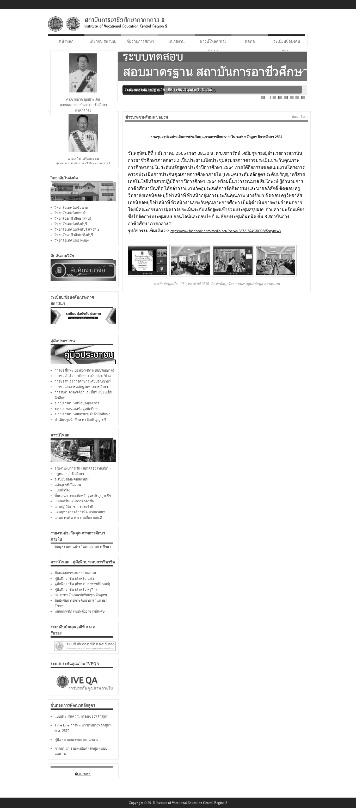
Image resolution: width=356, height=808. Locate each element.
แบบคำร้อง (62, 490)
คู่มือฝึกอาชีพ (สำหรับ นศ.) (74, 579)
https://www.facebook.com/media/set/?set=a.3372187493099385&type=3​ (225, 231)
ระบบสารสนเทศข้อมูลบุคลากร (76, 403)
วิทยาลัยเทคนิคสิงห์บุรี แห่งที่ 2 (76, 229)
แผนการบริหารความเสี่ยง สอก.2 (78, 518)
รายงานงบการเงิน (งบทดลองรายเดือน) (82, 468)
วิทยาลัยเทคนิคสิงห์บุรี (70, 224)
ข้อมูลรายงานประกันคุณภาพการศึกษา (82, 546)
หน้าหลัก (66, 41)
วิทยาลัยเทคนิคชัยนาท (71, 207)
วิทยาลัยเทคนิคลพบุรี (69, 213)
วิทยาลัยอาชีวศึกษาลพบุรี (72, 218)
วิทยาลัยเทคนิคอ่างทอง (71, 240)
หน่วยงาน (176, 41)
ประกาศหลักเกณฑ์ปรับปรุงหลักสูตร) (80, 595)
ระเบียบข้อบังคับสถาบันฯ (72, 479)
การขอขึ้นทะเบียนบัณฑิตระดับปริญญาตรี (84, 370)
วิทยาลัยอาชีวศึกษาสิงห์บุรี (73, 235)
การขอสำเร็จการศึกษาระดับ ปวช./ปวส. (83, 376)
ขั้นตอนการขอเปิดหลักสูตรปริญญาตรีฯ (82, 496)
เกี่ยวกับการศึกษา (139, 41)
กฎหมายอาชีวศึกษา (69, 474)
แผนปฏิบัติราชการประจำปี (73, 507)
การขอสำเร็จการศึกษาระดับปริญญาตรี (82, 381)
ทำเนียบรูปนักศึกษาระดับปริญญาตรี (80, 420)
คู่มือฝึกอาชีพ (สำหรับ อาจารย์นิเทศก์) (82, 584)
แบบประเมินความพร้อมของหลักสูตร (81, 716)
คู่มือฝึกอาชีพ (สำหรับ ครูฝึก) (75, 589)
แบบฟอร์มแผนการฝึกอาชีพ (74, 501)
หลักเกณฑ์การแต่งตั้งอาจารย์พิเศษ (79, 611)
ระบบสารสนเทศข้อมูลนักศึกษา (77, 409)
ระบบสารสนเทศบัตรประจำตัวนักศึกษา (82, 414)
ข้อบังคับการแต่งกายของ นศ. (75, 573)
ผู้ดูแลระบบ (83, 774)
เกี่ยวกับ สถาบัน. (103, 41)
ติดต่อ (250, 41)
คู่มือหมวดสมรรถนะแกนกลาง (76, 740)
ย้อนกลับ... (300, 117)
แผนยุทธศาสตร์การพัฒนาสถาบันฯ (79, 512)
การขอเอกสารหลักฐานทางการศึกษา (81, 387)
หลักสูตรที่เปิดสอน (67, 485)
